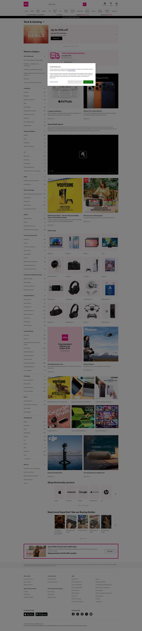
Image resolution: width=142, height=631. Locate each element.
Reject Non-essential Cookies (75, 82)
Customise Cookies (54, 81)
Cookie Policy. (72, 70)
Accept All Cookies (88, 82)
